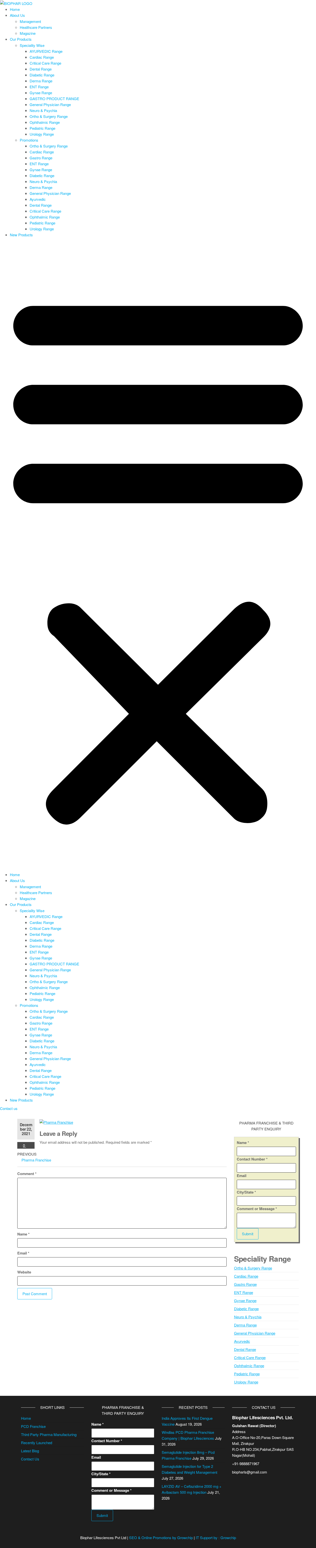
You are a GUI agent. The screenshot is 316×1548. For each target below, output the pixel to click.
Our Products (21, 39)
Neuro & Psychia (43, 110)
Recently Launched (36, 1442)
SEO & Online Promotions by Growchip (161, 1537)
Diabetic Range (42, 74)
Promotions (29, 140)
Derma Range (41, 80)
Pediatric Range (42, 128)
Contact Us (30, 1458)
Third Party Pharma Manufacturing (49, 1434)
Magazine (28, 33)
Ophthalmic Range (45, 122)
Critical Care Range (45, 63)
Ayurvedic (38, 199)
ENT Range (39, 86)
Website (24, 1272)
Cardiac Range (42, 57)
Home (15, 9)
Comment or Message (257, 1208)
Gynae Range (41, 92)
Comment (27, 1173)
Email (23, 1253)
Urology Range (42, 134)
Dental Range (41, 69)
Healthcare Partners (36, 27)
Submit (247, 1233)
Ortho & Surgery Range (49, 116)
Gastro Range (41, 157)
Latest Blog (30, 1450)
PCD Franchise (33, 1426)
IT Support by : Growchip (216, 1537)
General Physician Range (50, 104)
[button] (158, 556)
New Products (21, 234)
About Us (17, 15)
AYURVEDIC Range (46, 51)
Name (23, 1234)
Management (30, 21)
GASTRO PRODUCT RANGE (54, 98)
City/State (246, 1192)
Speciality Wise (32, 45)
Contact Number (252, 1159)
